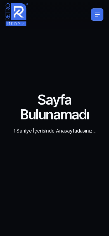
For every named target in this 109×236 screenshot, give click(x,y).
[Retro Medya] (17, 14)
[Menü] (97, 14)
